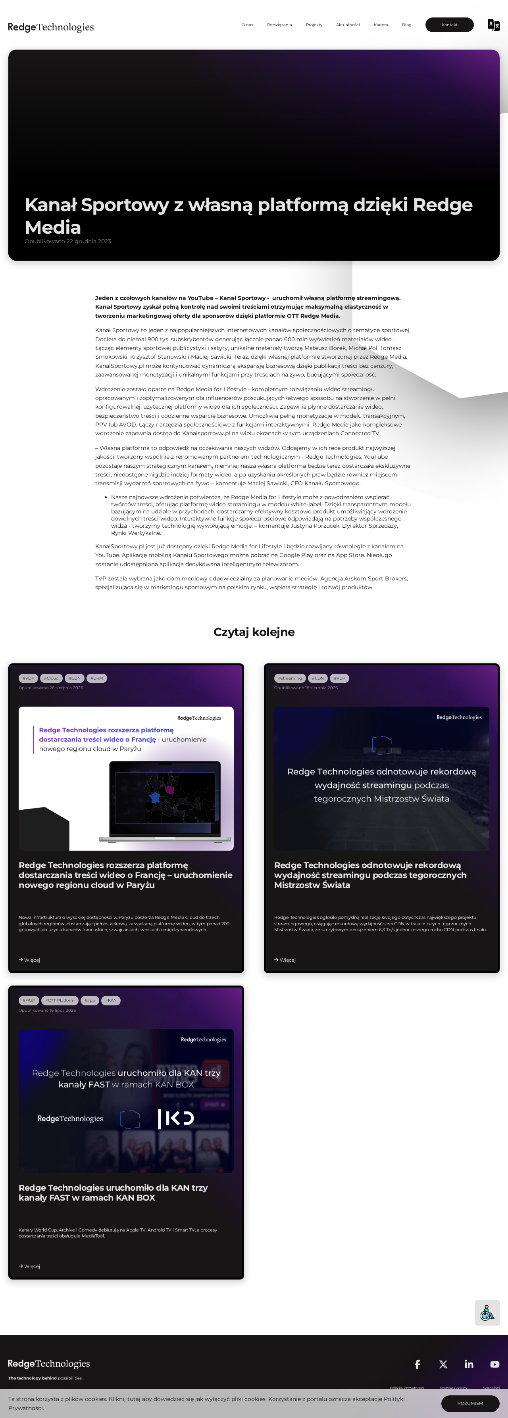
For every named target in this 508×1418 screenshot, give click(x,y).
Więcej (32, 960)
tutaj (133, 1399)
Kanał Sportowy (242, 298)
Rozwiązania (279, 24)
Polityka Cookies (453, 1388)
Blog (407, 24)
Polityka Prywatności (407, 1388)
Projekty (314, 24)
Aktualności (348, 24)
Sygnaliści (491, 1388)
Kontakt (450, 24)
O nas (247, 24)
